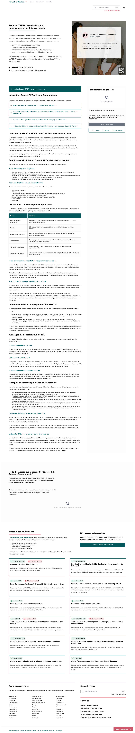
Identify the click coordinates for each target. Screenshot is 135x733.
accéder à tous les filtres (112, 10)
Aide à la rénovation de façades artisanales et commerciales (35, 641)
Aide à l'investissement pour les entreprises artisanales (94, 661)
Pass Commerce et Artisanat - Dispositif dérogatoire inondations (37, 584)
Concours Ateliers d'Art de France (24, 564)
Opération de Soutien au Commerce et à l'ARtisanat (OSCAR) (96, 584)
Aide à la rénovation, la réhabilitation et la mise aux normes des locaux (36, 623)
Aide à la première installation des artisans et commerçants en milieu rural (97, 642)
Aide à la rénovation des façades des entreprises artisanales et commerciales (97, 623)
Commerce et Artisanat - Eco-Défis (85, 604)
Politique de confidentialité (46, 731)
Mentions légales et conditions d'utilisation (22, 731)
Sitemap (59, 731)
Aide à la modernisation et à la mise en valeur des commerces (36, 661)
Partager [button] (97, 130)
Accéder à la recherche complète (118, 694)
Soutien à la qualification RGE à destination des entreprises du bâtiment (97, 565)
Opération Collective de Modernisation (26, 604)
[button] (124, 8)
